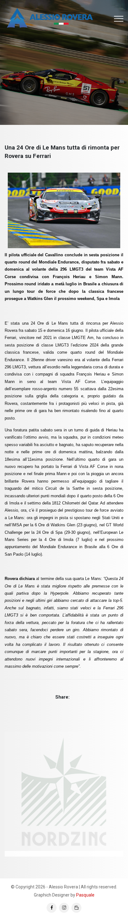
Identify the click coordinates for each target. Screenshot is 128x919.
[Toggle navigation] (118, 18)
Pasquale (85, 894)
